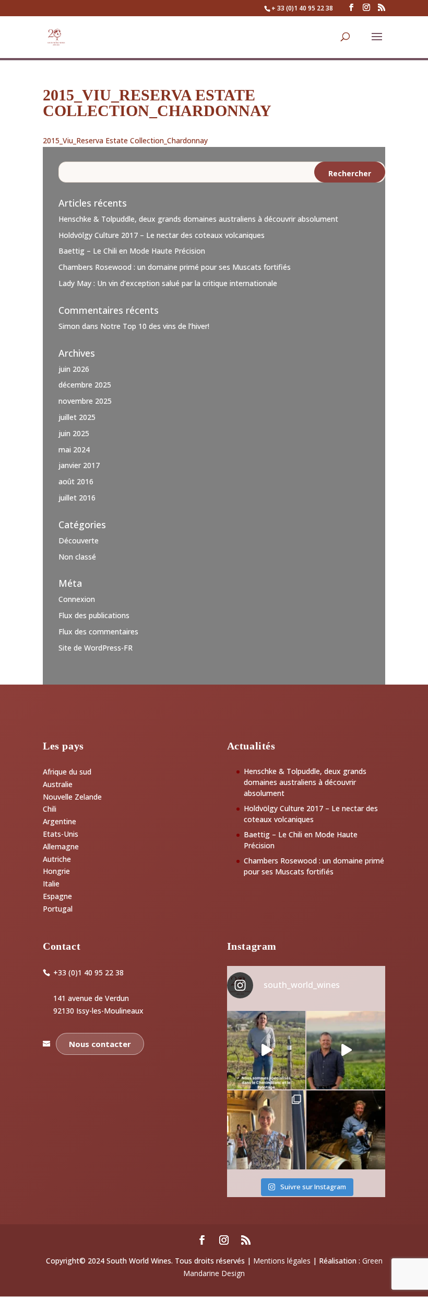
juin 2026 (73, 369)
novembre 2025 (85, 401)
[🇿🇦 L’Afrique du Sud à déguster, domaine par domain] (345, 1050)
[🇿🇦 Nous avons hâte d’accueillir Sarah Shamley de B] (266, 1050)
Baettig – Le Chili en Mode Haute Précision (131, 251)
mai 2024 (74, 449)
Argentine (59, 821)
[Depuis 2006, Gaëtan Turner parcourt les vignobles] (345, 1129)
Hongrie (56, 871)
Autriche (57, 859)
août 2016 (75, 481)
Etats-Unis (60, 834)
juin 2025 (73, 433)
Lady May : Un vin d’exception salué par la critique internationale (167, 283)
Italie (51, 884)
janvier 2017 (79, 465)
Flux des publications (93, 615)
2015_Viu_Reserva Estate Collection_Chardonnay (125, 140)
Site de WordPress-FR (95, 648)
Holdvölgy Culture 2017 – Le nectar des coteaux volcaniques (161, 235)
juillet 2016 (77, 498)
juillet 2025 (77, 417)
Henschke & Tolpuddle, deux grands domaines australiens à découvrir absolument (198, 219)
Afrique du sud (67, 772)
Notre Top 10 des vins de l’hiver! (154, 326)
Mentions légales (282, 1261)
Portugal (58, 909)
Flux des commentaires (98, 631)
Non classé (77, 557)
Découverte (78, 540)
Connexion (76, 599)
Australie (58, 784)
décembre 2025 (84, 385)
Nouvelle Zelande (72, 797)
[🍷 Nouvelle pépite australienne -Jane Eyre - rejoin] (266, 1129)
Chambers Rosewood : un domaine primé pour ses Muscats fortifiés (174, 267)
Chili (49, 809)
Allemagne (61, 846)
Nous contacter (100, 1044)
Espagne (57, 896)
